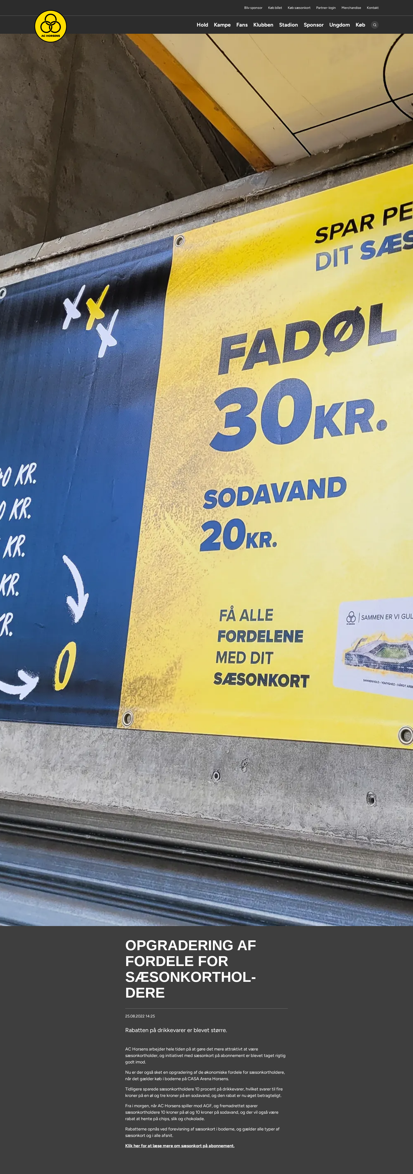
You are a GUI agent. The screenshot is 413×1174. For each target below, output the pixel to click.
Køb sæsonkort (299, 8)
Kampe (222, 25)
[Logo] (50, 26)
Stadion (288, 25)
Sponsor (314, 25)
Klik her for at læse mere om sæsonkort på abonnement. (179, 1145)
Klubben (263, 25)
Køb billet (275, 8)
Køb (360, 25)
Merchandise (351, 8)
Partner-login (326, 8)
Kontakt (373, 8)
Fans (242, 25)
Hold (202, 25)
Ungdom (339, 25)
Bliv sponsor (253, 8)
